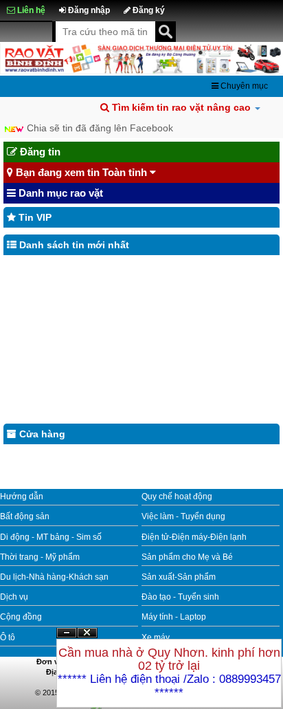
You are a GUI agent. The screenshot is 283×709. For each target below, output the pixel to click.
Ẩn (66, 633)
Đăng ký (148, 10)
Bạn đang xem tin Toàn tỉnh (81, 172)
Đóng (87, 637)
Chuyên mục (243, 86)
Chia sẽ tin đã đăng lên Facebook (100, 127)
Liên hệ (30, 10)
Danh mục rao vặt (59, 193)
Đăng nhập (88, 10)
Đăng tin (38, 151)
